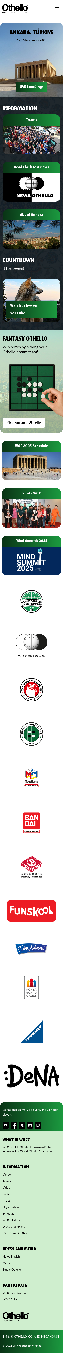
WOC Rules (10, 1299)
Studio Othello (12, 1269)
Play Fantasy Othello (23, 423)
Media (7, 1263)
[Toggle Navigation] (57, 9)
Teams (7, 1181)
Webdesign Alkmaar (29, 1345)
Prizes (6, 1200)
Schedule (8, 1213)
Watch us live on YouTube (23, 309)
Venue (7, 1174)
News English (11, 1256)
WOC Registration (14, 1293)
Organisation (11, 1207)
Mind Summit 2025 (15, 1233)
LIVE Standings (32, 87)
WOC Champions (14, 1226)
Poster (7, 1194)
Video (6, 1187)
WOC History (11, 1220)
